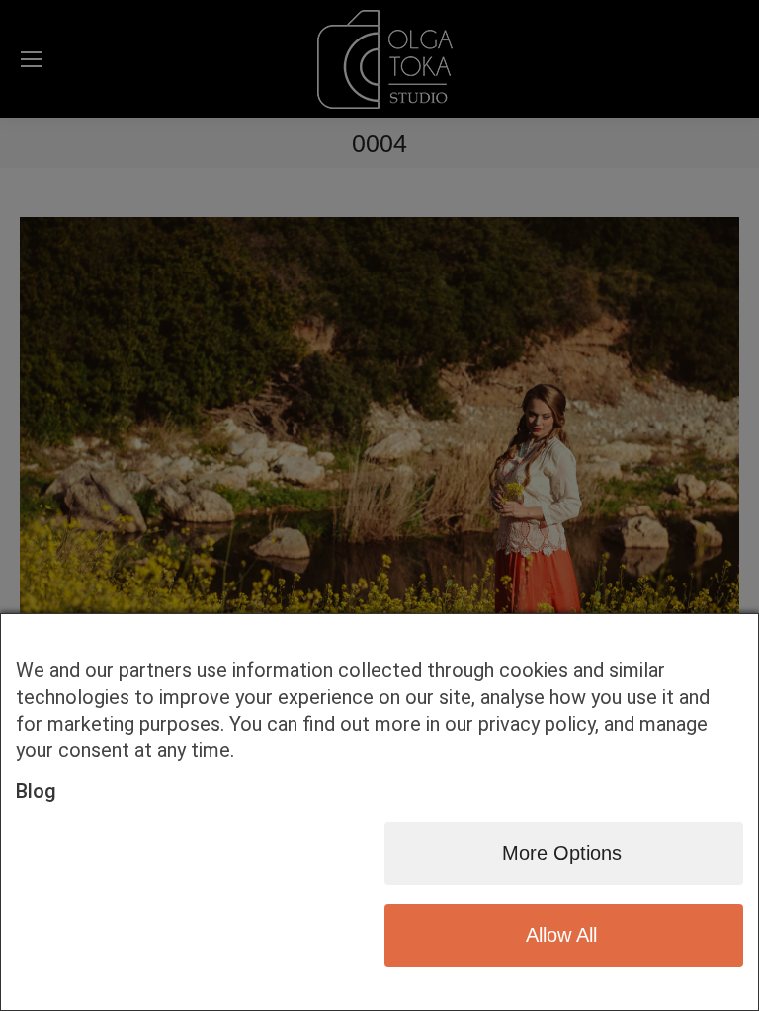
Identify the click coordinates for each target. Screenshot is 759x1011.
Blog (36, 791)
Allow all (561, 935)
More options (562, 853)
